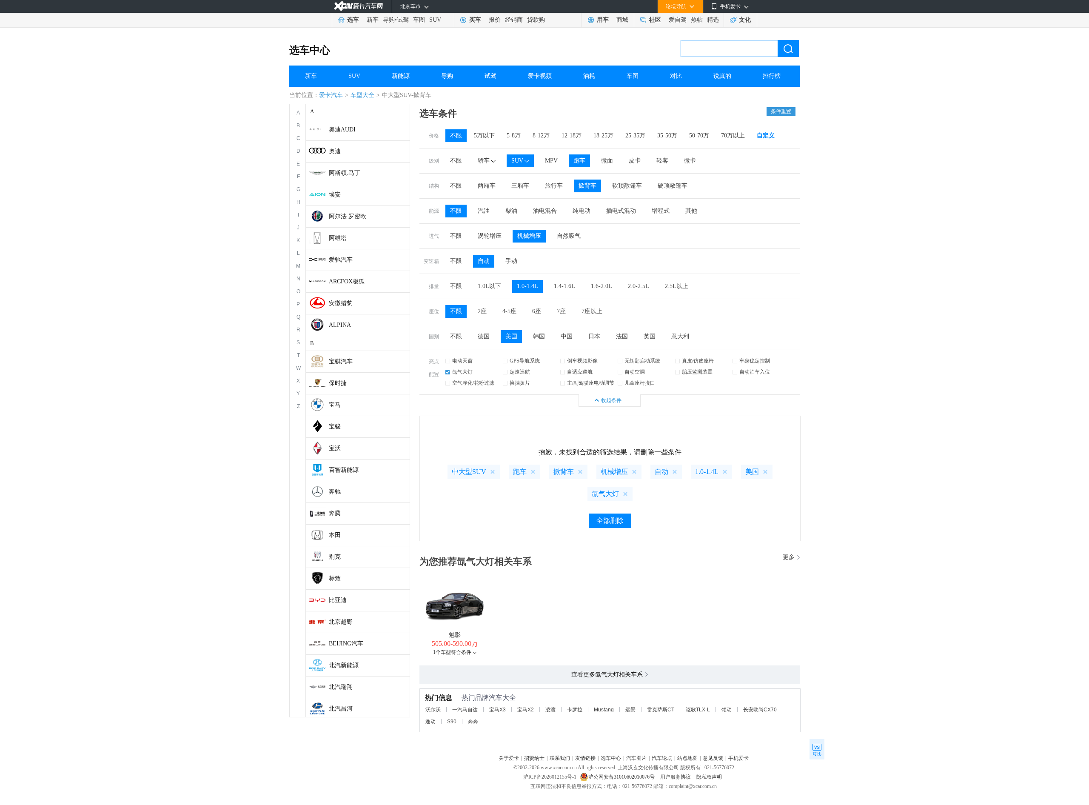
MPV (551, 160)
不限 (456, 135)
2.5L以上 (676, 286)
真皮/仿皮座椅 (698, 361)
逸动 (430, 722)
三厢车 (520, 186)
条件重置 (781, 111)
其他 (691, 211)
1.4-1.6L (564, 286)
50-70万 (699, 135)
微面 (607, 160)
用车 (603, 20)
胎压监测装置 (697, 372)
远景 (630, 710)
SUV (435, 20)
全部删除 (610, 520)
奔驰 (335, 491)
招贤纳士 (534, 758)
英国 (650, 336)
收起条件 (611, 400)
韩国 (539, 336)
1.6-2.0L (601, 286)
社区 (655, 20)
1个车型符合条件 (452, 652)
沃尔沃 (433, 710)
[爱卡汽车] (358, 6)
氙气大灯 (462, 372)
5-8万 (514, 135)
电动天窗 (462, 361)
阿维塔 (338, 238)
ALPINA (340, 325)
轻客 (662, 160)
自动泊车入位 (754, 372)
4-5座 (509, 311)
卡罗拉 (574, 710)
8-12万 (541, 135)
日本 (594, 336)
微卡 (690, 160)
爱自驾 (678, 20)
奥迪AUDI (342, 129)
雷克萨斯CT (660, 710)
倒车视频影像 (582, 361)
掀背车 (587, 186)
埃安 (335, 194)
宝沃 (335, 448)
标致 (335, 578)
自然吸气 (569, 236)
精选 (713, 20)
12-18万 (572, 135)
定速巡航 (520, 372)
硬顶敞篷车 (672, 186)
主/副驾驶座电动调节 (590, 383)
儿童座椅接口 (639, 383)
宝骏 (335, 426)
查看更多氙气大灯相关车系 (607, 674)
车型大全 (362, 95)
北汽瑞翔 (341, 687)
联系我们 (560, 758)
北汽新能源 (344, 665)
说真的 (722, 76)
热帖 (697, 20)
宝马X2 (525, 710)
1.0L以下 (489, 286)
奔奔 (473, 722)
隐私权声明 (709, 777)
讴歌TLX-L (698, 710)
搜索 (788, 48)
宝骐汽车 (341, 361)
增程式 (661, 211)
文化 (745, 20)
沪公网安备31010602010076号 (622, 777)
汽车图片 (636, 758)
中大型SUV (469, 471)
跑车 (579, 160)
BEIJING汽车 (346, 643)
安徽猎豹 (341, 303)
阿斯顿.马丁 (344, 173)
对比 (676, 76)
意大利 (680, 336)
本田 (335, 535)
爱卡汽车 (331, 95)
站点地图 (687, 758)
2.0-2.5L (638, 286)
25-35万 (635, 135)
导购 (389, 20)
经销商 (514, 20)
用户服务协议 (676, 777)
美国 (511, 336)
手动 (511, 261)
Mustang (604, 710)
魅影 (455, 635)
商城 (622, 20)
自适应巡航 (580, 372)
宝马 (335, 405)
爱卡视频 (540, 76)
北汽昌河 (341, 708)
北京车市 (410, 6)
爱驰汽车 (341, 260)
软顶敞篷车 (627, 186)
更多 (789, 557)
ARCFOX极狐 (347, 281)
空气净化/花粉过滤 (473, 383)
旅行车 (554, 186)
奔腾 (335, 513)
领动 (726, 710)
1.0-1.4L (527, 286)
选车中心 (309, 50)
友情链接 (585, 758)
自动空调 (634, 372)
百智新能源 (344, 470)
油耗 (589, 76)
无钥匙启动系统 (642, 361)
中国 (567, 336)
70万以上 (733, 135)
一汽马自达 (465, 710)
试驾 (403, 20)
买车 (475, 20)
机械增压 (529, 236)
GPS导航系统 (525, 361)
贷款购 (536, 20)
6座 (536, 311)
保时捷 (338, 383)
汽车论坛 (662, 758)
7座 (561, 311)
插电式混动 (621, 211)
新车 (373, 20)
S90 (451, 722)
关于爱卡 (509, 758)
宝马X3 (497, 710)
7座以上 (592, 311)
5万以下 (484, 135)
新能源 (401, 76)
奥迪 (335, 151)
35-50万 (667, 135)
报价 (495, 20)
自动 (484, 261)
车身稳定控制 (754, 361)
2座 (482, 311)
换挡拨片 (520, 383)
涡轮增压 (490, 236)
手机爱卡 (738, 758)
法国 (622, 336)
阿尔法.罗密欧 (347, 216)
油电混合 (545, 211)
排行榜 (772, 76)
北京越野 (341, 622)
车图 (419, 20)
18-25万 (603, 135)
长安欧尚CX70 (760, 710)
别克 (335, 557)
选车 (353, 20)
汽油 (484, 211)
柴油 (511, 211)
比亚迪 (338, 600)
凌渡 (550, 710)
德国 (484, 336)
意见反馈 (713, 758)
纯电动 (581, 211)
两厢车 (487, 186)
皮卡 (635, 160)
